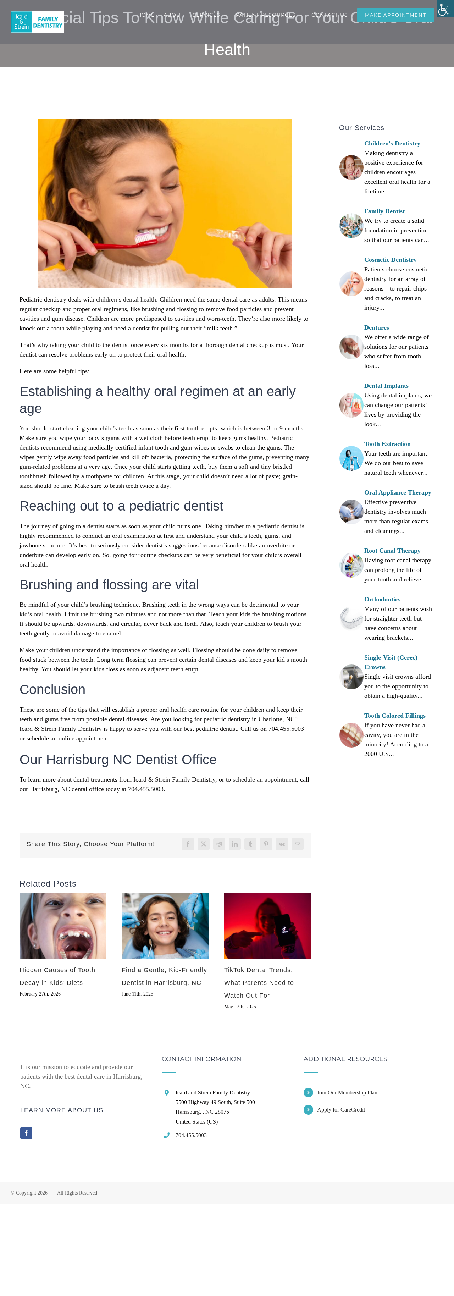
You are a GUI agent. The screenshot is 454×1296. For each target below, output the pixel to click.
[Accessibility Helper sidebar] (445, 8)
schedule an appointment (265, 779)
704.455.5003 (146, 789)
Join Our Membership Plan (347, 1093)
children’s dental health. (127, 299)
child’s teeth (115, 428)
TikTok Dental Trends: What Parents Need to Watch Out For (259, 982)
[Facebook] (26, 1133)
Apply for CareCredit (341, 1110)
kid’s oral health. (41, 614)
